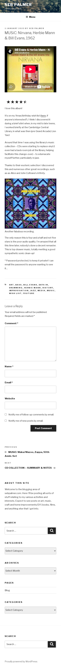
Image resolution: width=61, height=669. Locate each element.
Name (9, 366)
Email (9, 382)
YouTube (29, 293)
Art (11, 285)
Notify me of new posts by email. (25, 420)
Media (42, 290)
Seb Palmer (18, 4)
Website (10, 398)
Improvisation (19, 290)
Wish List (15, 293)
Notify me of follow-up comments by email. (31, 414)
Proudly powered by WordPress (21, 661)
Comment (11, 323)
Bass (18, 285)
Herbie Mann (32, 288)
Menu (32, 17)
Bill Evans (30, 285)
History (47, 288)
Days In (43, 285)
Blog (7, 590)
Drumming (16, 288)
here (43, 115)
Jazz (33, 290)
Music (51, 290)
